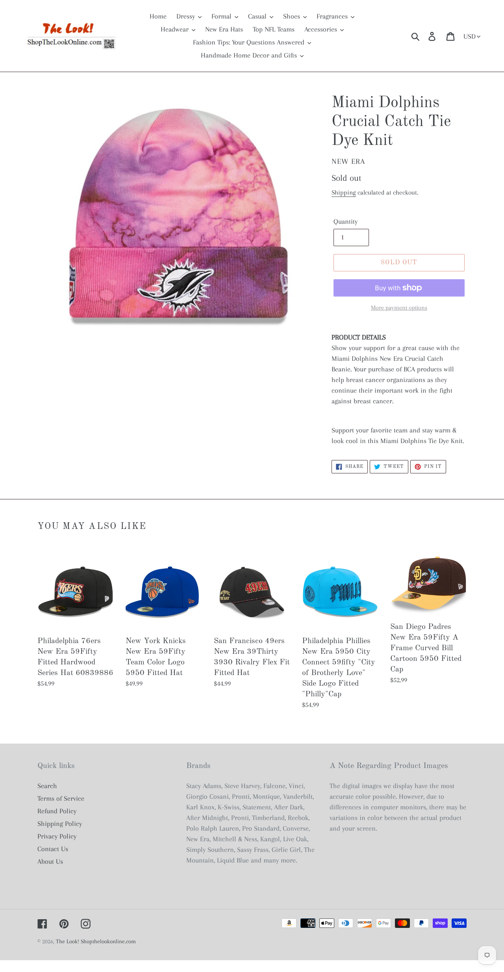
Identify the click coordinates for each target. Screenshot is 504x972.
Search (47, 786)
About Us (50, 861)
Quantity (346, 221)
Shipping (344, 192)
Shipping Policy (59, 823)
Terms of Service (60, 798)
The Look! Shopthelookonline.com (96, 941)
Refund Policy (56, 811)
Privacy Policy (56, 836)
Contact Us (52, 849)
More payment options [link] (399, 307)
